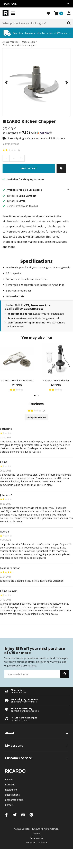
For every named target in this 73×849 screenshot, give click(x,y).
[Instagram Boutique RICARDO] (23, 815)
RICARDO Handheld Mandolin (17, 380)
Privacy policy (36, 838)
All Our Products (10, 41)
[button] (36, 132)
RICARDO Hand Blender (56, 380)
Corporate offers (14, 799)
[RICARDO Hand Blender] (56, 359)
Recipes (9, 779)
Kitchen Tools (28, 41)
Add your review (36, 417)
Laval (22, 200)
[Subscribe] (64, 674)
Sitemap (36, 833)
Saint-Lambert (27, 195)
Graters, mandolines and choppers (19, 45)
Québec (33, 206)
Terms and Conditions (36, 842)
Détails (36, 691)
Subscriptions (12, 794)
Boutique (10, 784)
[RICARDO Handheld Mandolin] (17, 359)
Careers (9, 805)
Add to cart (29, 168)
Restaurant (11, 789)
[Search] (69, 23)
